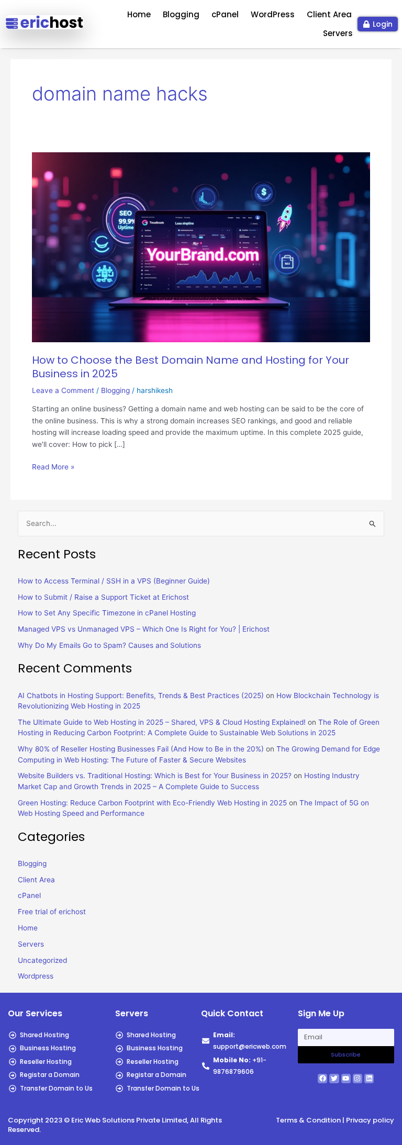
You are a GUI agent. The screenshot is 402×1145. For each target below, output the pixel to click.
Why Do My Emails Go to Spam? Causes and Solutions (109, 645)
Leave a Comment (63, 390)
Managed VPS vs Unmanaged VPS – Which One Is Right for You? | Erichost (144, 629)
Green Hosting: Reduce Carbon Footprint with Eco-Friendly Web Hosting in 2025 (152, 803)
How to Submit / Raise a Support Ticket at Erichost (103, 597)
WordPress (273, 14)
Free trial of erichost (52, 911)
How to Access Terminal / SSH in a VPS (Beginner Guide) (114, 581)
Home (139, 14)
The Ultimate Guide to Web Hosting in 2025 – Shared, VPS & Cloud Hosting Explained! (162, 722)
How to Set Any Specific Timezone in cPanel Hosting (107, 613)
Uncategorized (42, 960)
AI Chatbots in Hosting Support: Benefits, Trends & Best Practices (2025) (141, 695)
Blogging (181, 14)
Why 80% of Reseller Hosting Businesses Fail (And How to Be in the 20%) (141, 749)
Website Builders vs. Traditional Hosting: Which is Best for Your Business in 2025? (155, 775)
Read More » (53, 466)
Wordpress (35, 976)
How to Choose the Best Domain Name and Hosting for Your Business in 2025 (190, 367)
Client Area (329, 14)
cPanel (225, 14)
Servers (338, 33)
